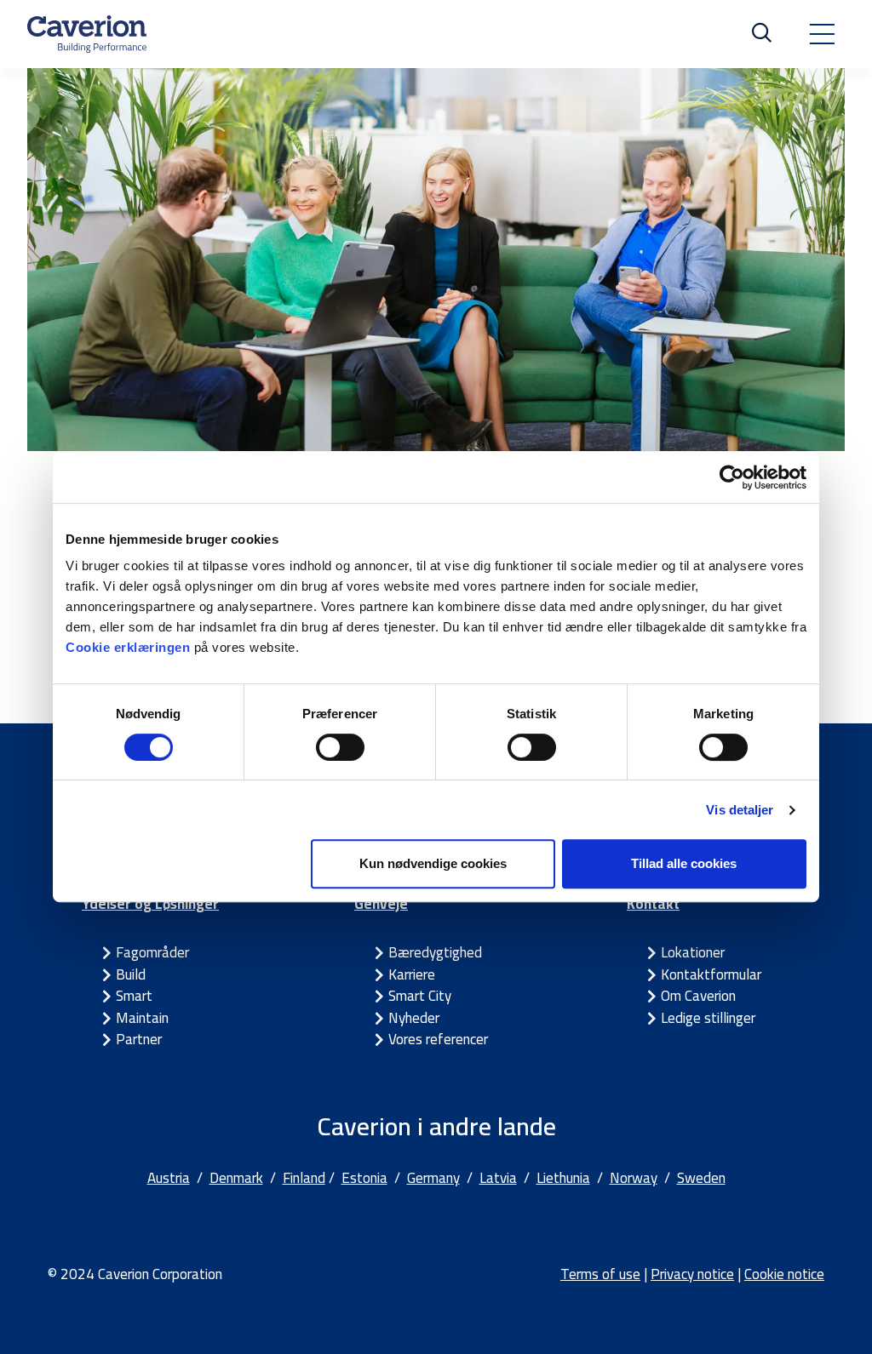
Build (131, 974)
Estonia (364, 1177)
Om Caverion (698, 995)
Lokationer (693, 952)
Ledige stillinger (708, 1017)
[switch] (340, 747)
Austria (168, 1177)
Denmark (236, 1177)
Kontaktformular (711, 974)
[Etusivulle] (86, 34)
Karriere (411, 974)
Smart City (419, 995)
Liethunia (563, 1177)
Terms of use (600, 1274)
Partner (139, 1039)
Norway (633, 1177)
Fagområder (152, 952)
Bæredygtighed (435, 952)
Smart (134, 995)
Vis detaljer (739, 810)
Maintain (142, 1017)
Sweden (701, 1177)
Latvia (498, 1177)
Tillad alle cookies (684, 863)
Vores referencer (438, 1039)
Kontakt (653, 903)
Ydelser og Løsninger (150, 903)
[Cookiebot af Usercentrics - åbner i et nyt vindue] (731, 477)
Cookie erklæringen (130, 647)
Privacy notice (692, 1274)
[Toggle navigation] (822, 34)
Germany (433, 1177)
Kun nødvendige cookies (433, 863)
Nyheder (413, 1017)
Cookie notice (784, 1274)
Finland (304, 1177)
